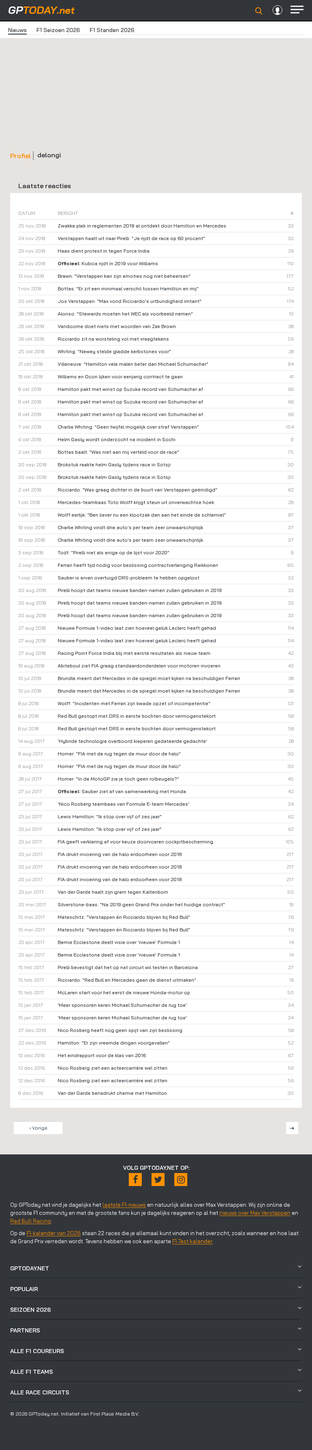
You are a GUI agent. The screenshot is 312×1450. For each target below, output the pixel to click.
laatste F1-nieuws (124, 1204)
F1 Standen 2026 (112, 30)
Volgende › (292, 1128)
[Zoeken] (259, 11)
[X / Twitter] (158, 1179)
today (41, 10)
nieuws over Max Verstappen (254, 1213)
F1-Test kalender (192, 1241)
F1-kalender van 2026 (53, 1233)
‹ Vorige (38, 1128)
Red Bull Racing (30, 1221)
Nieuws (17, 30)
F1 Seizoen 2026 (58, 30)
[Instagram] (180, 1179)
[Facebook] (135, 1179)
